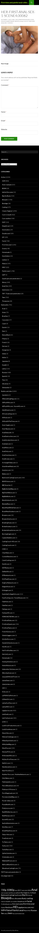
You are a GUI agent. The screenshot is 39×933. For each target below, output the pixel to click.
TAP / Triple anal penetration (11, 293)
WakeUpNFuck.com (8, 861)
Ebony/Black (6, 335)
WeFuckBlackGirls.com (9, 864)
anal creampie (4, 893)
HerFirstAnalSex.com (9, 650)
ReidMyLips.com (7, 816)
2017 (19, 890)
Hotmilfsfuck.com (8, 665)
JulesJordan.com (7, 684)
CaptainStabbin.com (8, 538)
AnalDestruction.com (9, 436)
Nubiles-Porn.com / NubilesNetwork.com (15, 774)
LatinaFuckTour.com (8, 703)
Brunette (18, 898)
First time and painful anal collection (15, 2)
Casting (4, 207)
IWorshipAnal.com (8, 673)
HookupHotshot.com (9, 662)
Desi (3, 331)
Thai (3, 380)
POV (29, 910)
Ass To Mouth (32, 893)
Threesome (5, 301)
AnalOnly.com (6, 451)
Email (3, 121)
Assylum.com (6, 470)
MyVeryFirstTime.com (9, 759)
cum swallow (13, 901)
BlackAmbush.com (8, 500)
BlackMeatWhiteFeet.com (10, 508)
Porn (25, 910)
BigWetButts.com (7, 496)
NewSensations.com (8, 767)
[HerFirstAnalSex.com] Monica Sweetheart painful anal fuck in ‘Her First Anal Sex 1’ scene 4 (18, 21)
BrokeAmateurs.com (8, 526)
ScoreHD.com (6, 819)
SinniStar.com (6, 827)
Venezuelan (5, 387)
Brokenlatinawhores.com (10, 530)
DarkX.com (5, 564)
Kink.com (5, 692)
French (4, 342)
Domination (6, 230)
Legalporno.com (7, 710)
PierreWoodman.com (9, 786)
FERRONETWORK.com (9, 616)
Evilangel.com (6, 590)
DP (3, 237)
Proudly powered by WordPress (9, 930)
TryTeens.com (6, 842)
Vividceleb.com (7, 857)
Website (4, 129)
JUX (3, 688)
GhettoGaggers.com (8, 635)
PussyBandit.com (7, 804)
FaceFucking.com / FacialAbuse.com (13, 598)
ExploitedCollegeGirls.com (10, 594)
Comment (5, 85)
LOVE (4, 722)
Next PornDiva (7, 770)
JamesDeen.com (7, 680)
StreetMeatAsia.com (8, 831)
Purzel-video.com (7, 801)
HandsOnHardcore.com (10, 643)
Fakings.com (6, 609)
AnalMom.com (7, 447)
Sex (2, 913)
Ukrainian (5, 384)
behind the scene (7, 192)
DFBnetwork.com (8, 575)
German (4, 346)
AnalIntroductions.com (9, 440)
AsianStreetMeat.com (9, 466)
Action (3, 177)
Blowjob (4, 200)
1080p (10, 889)
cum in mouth (5, 901)
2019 (26, 890)
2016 (16, 890)
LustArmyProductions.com (11, 725)
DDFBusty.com (7, 568)
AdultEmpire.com (8, 410)
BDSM (4, 188)
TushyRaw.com (7, 849)
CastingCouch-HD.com (9, 541)
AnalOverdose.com (8, 455)
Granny (4, 248)
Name (3, 112)
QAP (3, 275)
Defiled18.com (7, 571)
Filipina (4, 339)
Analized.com (6, 444)
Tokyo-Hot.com (7, 834)
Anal (34, 889)
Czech (4, 323)
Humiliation (6, 256)
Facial (4, 241)
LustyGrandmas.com (8, 729)
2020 (29, 890)
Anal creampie (6, 185)
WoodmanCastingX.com (10, 868)
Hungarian (5, 350)
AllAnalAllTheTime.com (10, 421)
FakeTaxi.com (6, 605)
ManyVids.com (7, 733)
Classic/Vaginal (7, 211)
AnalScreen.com (7, 459)
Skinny (4, 282)
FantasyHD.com (7, 613)
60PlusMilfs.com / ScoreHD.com (12, 406)
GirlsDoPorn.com (8, 639)
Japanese (5, 361)
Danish (4, 327)
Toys (14, 913)
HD (15, 907)
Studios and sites (6, 391)
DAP (3, 222)
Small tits (5, 286)
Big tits (25, 895)
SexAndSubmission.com (9, 823)
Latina (4, 369)
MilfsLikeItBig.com (8, 744)
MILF (3, 267)
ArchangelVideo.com (9, 462)
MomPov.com (6, 748)
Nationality (4, 305)
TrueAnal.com (6, 838)
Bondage (5, 203)
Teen (3, 297)
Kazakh (4, 365)
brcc (13, 898)
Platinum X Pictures (8, 789)
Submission (5, 290)
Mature (4, 263)
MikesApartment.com (9, 740)
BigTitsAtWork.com (8, 493)
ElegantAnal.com (7, 586)
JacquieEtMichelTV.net (9, 677)
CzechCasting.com (8, 560)
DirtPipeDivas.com (8, 579)
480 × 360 (15, 19)
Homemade (6, 252)
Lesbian (4, 260)
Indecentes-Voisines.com (10, 669)
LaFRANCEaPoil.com (9, 695)
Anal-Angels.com (7, 425)
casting (30, 898)
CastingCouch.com (8, 545)
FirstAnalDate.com (8, 620)
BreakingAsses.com (8, 523)
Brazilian (5, 316)
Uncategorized (5, 876)
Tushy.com (5, 846)
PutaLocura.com (7, 808)
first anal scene (17, 904)
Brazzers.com (6, 515)
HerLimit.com (6, 654)
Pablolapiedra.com (8, 782)
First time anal (6, 245)
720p (3, 889)
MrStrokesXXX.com (8, 755)
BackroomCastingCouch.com (11, 477)
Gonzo (3, 907)
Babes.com (5, 474)
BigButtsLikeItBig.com (9, 489)
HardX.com (5, 647)
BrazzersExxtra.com (8, 519)
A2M (3, 181)
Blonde (30, 895)
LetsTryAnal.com (7, 718)
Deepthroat (6, 226)
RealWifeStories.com (9, 812)
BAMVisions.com (7, 481)
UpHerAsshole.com (8, 853)
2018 (23, 890)
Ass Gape (24, 893)
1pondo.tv (5, 395)
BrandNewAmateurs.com (10, 511)
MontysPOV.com (7, 752)
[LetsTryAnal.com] (19, 913)
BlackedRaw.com (7, 504)
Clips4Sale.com (7, 553)
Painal (9, 910)
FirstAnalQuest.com (8, 624)
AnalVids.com (11, 893)
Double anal (6, 233)
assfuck (17, 893)
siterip (6, 913)
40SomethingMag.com (9, 399)
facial (29, 901)
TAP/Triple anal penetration (10, 872)
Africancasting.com (8, 414)
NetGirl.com (6, 763)
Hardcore (9, 907)
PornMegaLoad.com (8, 793)
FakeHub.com (6, 601)
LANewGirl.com (7, 699)
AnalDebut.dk (6, 432)
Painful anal (6, 271)
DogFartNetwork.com (9, 583)
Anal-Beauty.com (7, 429)
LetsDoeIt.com (6, 714)
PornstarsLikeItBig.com (9, 797)
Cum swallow (6, 218)
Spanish (4, 376)
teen (10, 913)
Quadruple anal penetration (11, 278)
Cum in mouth (6, 215)
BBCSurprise (6, 485)
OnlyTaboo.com (7, 778)
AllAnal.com (6, 417)
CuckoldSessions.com (9, 556)
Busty (24, 898)
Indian (4, 354)
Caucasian (5, 320)
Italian (4, 357)
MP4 (3, 910)
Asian (4, 312)
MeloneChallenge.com (9, 737)
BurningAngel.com (8, 534)
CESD (4, 549)
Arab (3, 308)
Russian (4, 372)
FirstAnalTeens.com (8, 628)
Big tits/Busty (6, 196)
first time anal (28, 904)
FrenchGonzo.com (8, 632)
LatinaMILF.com (7, 707)
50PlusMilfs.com (7, 402)
